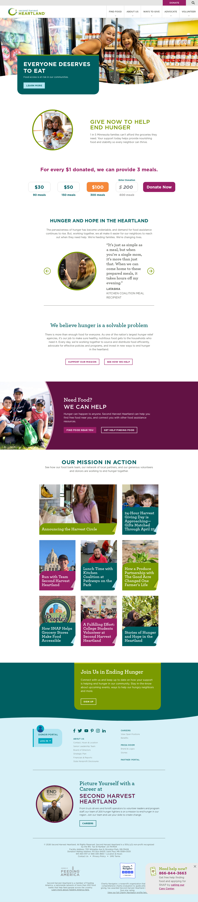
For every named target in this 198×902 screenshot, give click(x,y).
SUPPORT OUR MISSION (82, 362)
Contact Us (83, 856)
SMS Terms (115, 856)
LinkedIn (104, 730)
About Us (132, 11)
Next (150, 271)
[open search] (193, 2)
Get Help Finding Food (119, 430)
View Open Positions (130, 734)
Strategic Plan (79, 754)
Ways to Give (151, 11)
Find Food (115, 11)
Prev (47, 271)
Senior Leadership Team (84, 746)
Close (194, 866)
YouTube (86, 730)
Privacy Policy (99, 856)
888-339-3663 (97, 854)
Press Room (128, 745)
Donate (174, 3)
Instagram (98, 731)
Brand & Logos (128, 749)
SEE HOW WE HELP (118, 362)
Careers (126, 730)
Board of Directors (82, 750)
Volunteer (189, 11)
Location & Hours (114, 854)
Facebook (74, 731)
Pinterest (92, 731)
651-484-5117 (82, 854)
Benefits (124, 738)
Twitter (80, 730)
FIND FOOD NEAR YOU (80, 430)
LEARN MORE (34, 85)
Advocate (170, 11)
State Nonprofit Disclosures (86, 761)
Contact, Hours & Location (85, 742)
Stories (124, 752)
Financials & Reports (82, 757)
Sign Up (88, 701)
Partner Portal (130, 760)
